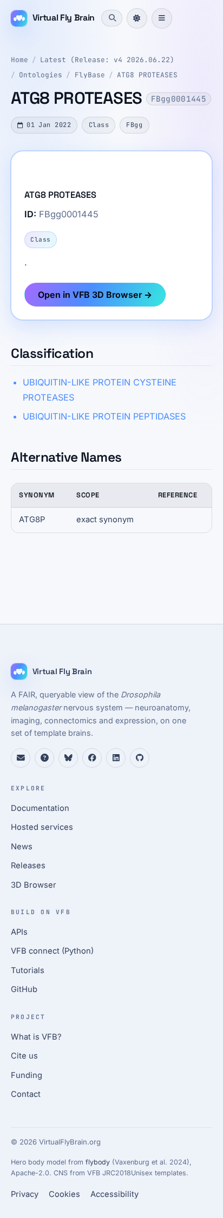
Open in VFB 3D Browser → (95, 294)
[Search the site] (111, 18)
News (21, 846)
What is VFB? (36, 1037)
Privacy (24, 1194)
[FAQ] (44, 758)
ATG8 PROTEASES (147, 74)
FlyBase (90, 74)
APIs (19, 932)
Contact (26, 1094)
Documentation (40, 808)
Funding (26, 1075)
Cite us (24, 1056)
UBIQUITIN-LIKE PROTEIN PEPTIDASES (104, 416)
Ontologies (40, 74)
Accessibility (114, 1194)
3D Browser (33, 885)
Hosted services (42, 827)
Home (19, 59)
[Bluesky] (68, 758)
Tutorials (27, 970)
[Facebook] (92, 758)
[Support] (20, 758)
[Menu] (162, 18)
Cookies (64, 1194)
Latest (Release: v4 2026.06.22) (107, 59)
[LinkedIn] (116, 758)
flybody (98, 1162)
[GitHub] (139, 758)
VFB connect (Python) (52, 951)
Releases (28, 865)
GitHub (24, 989)
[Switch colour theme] (137, 18)
